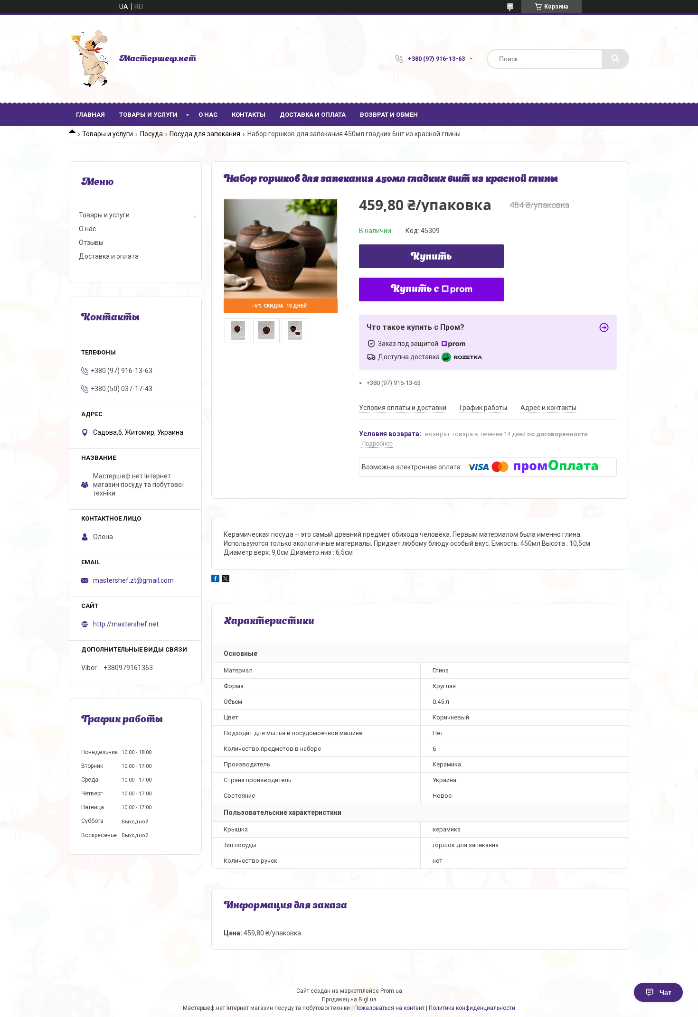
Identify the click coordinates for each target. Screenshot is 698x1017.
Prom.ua (391, 991)
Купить (431, 257)
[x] (225, 580)
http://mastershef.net (126, 624)
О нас (207, 114)
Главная (90, 114)
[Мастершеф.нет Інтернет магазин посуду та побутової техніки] (89, 58)
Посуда (151, 134)
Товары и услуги (148, 114)
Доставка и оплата (313, 114)
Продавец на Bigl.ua (349, 999)
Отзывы (91, 242)
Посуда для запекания (205, 134)
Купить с (415, 289)
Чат (665, 992)
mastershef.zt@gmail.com (133, 580)
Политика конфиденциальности (472, 1008)
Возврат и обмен (389, 114)
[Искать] (615, 59)
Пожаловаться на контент (389, 1008)
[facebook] (215, 580)
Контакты (248, 114)
